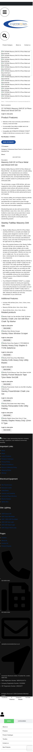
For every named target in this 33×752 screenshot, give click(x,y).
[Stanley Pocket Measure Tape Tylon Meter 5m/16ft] (16, 372)
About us (18, 45)
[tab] (16, 157)
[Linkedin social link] (17, 154)
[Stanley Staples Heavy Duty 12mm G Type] (13, 418)
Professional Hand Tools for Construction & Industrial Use (18, 101)
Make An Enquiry (8, 142)
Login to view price (7, 113)
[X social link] (10, 154)
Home (2, 101)
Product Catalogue (8, 735)
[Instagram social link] (8, 690)
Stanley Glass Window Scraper (14, 333)
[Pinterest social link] (13, 154)
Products (5, 731)
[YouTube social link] (12, 690)
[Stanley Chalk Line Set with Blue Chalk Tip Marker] (16, 316)
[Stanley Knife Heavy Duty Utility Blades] (12, 357)
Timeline (5, 739)
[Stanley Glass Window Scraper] (10, 331)
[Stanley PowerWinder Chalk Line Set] (16, 388)
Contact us (27, 45)
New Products (6, 747)
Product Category (7, 45)
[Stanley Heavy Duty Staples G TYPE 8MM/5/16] (15, 343)
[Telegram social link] (20, 154)
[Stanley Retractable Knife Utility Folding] (13, 403)
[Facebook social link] (6, 154)
